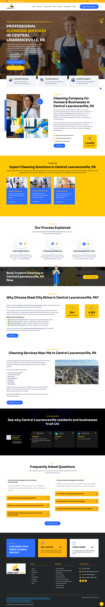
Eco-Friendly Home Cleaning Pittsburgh (39, 599)
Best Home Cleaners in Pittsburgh (20, 599)
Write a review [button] (17, 442)
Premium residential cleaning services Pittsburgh (18, 600)
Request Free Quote (14, 402)
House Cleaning (60, 568)
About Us (59, 6)
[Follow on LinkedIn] (86, 581)
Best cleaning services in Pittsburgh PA (35, 597)
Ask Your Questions (52, 523)
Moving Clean (59, 572)
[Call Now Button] (102, 604)
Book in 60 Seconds (88, 6)
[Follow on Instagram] (83, 581)
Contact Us (34, 581)
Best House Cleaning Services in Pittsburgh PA (18, 601)
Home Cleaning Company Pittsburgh (16, 602)
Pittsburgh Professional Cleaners (27, 598)
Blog (27, 602)
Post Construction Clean (62, 579)
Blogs (74, 6)
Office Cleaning (60, 585)
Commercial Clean (60, 577)
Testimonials (67, 6)
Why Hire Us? (47, 6)
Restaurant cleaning (61, 583)
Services (39, 6)
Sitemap (31, 602)
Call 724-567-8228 (15, 68)
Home (33, 6)
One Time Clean (60, 575)
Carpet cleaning (60, 587)
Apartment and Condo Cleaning (64, 570)
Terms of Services (94, 597)
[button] (31, 439)
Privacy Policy (85, 597)
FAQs (33, 575)
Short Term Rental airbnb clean (64, 581)
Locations (34, 579)
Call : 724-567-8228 (91, 277)
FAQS (54, 6)
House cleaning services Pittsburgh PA (16, 597)
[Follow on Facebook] (80, 581)
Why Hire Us (35, 572)
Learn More (59, 145)
